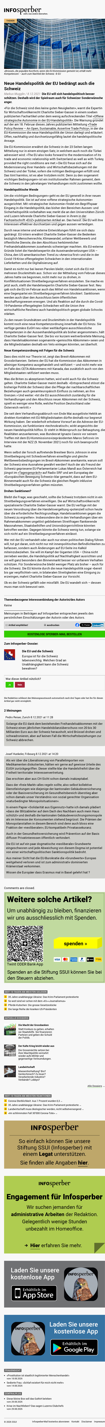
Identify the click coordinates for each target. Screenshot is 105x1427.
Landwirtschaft (26, 1067)
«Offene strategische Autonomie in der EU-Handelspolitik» (53, 118)
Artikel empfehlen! (18, 625)
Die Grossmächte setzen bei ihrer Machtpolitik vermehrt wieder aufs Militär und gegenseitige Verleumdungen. (34, 1054)
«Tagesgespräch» (30, 473)
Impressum (99, 1421)
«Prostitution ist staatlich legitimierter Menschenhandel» (38, 1375)
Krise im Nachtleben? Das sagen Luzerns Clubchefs (35, 1405)
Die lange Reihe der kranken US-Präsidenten (32, 1009)
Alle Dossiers (95, 1086)
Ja (9, 684)
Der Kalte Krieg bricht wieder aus (36, 1046)
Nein (20, 684)
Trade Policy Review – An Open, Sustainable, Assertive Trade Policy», (50, 126)
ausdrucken (53, 625)
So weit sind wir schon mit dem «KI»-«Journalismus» (36, 1001)
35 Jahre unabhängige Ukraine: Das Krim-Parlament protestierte (43, 996)
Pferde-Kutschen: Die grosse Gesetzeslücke (32, 1005)
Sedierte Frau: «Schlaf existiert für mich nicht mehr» (35, 1382)
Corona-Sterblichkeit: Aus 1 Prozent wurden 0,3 (34, 1100)
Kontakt (75, 1421)
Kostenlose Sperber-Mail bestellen (54, 634)
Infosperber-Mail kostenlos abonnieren (50, 1421)
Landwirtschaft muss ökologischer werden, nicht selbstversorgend (44, 1109)
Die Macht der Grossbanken (33, 1025)
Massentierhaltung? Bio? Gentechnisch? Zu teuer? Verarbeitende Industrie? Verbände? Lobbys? (32, 1075)
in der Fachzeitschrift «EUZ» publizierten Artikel (45, 218)
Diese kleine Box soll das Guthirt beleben (29, 1398)
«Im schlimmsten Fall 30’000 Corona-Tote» (31, 1113)
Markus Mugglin (14, 94)
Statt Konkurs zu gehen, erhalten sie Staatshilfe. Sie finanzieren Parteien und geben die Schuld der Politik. (36, 1033)
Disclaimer (86, 1421)
